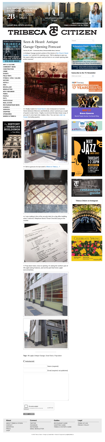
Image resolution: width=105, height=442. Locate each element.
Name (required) (52, 366)
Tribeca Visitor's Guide (62, 427)
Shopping (6, 112)
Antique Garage (39, 355)
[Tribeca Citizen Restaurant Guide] (86, 196)
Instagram (34, 427)
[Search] (93, 41)
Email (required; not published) (57, 370)
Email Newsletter (37, 429)
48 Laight (31, 355)
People (6, 96)
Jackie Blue (51, 434)
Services (6, 109)
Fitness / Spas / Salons (11, 78)
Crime (5, 71)
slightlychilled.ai (70, 434)
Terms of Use (83, 423)
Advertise (10, 427)
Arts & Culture (9, 64)
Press (8, 429)
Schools (6, 107)
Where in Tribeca (9, 116)
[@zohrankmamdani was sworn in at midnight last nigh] (86, 218)
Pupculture (58, 355)
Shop (8, 430)
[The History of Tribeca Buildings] (12, 139)
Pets (5, 98)
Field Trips (7, 76)
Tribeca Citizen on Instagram (87, 201)
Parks (5, 94)
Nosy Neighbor (8, 91)
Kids (4, 85)
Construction (8, 69)
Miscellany (7, 87)
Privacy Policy (83, 425)
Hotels (6, 82)
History (6, 80)
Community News (9, 67)
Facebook (33, 425)
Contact (9, 425)
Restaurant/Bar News (11, 105)
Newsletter (7, 89)
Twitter (33, 423)
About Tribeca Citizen (14, 423)
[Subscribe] (93, 76)
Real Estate (7, 103)
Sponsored (7, 114)
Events (6, 73)
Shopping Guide (60, 425)
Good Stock (41, 109)
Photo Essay (8, 100)
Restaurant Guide (60, 423)
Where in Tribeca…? (53, 167)
